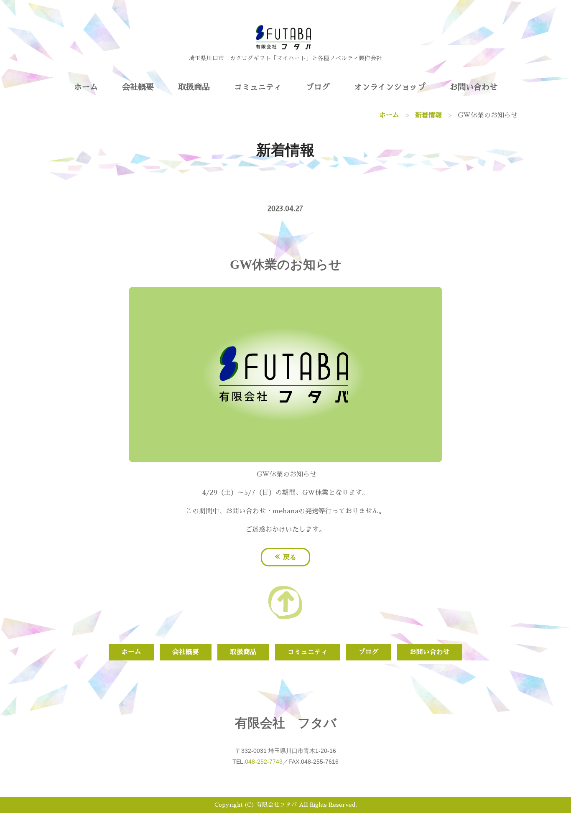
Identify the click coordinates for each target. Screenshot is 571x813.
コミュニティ (258, 87)
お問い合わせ (473, 87)
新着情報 (428, 115)
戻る (285, 556)
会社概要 (138, 87)
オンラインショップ (390, 87)
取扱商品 (194, 87)
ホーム (86, 87)
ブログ (318, 87)
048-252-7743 (264, 761)
